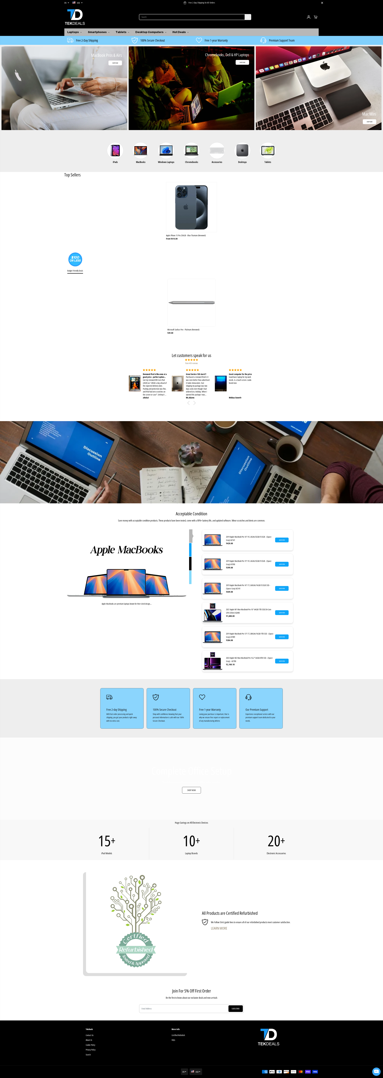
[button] (189, 403)
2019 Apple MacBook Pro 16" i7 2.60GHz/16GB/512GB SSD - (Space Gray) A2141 (248, 587)
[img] (191, 359)
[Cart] (315, 17)
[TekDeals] (74, 17)
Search (88, 1054)
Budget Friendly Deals (75, 270)
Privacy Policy (90, 1049)
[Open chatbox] (376, 1072)
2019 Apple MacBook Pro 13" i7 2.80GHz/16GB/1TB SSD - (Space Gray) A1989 (249, 635)
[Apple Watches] (190, 536)
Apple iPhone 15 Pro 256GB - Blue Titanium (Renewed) (186, 235)
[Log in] (309, 17)
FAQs (173, 1040)
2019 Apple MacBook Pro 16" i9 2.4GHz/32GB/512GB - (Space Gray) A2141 (248, 538)
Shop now (369, 122)
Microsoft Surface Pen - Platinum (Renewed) (183, 329)
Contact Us (90, 1035)
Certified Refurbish (178, 1035)
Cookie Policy (90, 1044)
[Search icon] (248, 17)
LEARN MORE (219, 928)
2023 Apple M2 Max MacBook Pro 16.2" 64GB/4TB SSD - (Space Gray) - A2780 (249, 659)
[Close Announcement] (322, 2)
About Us (89, 1040)
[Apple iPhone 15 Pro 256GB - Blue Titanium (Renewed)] (191, 207)
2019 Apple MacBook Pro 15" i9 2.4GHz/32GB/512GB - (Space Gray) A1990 (248, 563)
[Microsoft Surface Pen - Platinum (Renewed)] (192, 302)
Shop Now (115, 63)
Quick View (282, 540)
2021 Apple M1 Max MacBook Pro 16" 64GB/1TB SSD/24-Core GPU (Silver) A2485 (248, 611)
